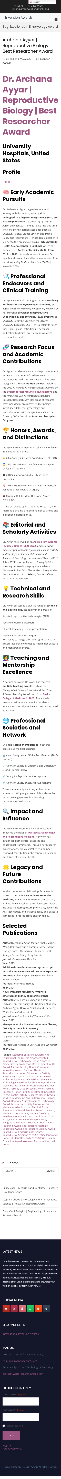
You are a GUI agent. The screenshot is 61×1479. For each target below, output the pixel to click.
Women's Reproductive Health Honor (30, 1143)
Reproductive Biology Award (39, 1128)
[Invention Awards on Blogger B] (38, 1308)
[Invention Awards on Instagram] (14, 1308)
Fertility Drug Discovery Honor (28, 1088)
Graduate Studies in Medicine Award (30, 1096)
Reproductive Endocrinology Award (22, 1131)
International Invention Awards (21, 1333)
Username (15, 1394)
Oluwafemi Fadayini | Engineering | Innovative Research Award (29, 1213)
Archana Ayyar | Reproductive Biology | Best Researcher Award (28, 45)
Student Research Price (24, 1138)
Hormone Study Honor (23, 1101)
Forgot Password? (12, 1448)
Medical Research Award (40, 1110)
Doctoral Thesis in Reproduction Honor (23, 1071)
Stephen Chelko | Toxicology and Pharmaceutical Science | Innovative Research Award (30, 1201)
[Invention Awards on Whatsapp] (30, 1308)
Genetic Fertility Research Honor (27, 1094)
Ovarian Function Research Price (27, 1119)
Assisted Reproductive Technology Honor (25, 1059)
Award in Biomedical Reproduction (26, 1062)
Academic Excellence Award (28, 1054)
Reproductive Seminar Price (18, 1134)
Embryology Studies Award (35, 1076)
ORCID (6, 182)
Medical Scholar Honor (15, 1113)
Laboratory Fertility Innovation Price (31, 1104)
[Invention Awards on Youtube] (6, 1308)
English (36, 2)
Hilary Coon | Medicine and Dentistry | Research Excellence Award (30, 1189)
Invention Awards (19, 17)
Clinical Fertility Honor (23, 1067)
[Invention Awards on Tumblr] (46, 1308)
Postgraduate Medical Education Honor (25, 1122)
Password (14, 1410)
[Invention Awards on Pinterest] (22, 1308)
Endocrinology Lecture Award (19, 1079)
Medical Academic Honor (17, 1107)
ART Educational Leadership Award (26, 1056)
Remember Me (14, 1425)
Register (7, 1445)
